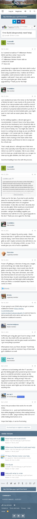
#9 (35, 402)
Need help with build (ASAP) (15, 439)
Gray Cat (10, 358)
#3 (35, 174)
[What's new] (30, 11)
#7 (35, 332)
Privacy (23, 508)
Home (3, 511)
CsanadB (6, 35)
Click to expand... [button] (19, 194)
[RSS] (7, 511)
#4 (35, 230)
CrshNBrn (10, 89)
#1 (35, 49)
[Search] (34, 11)
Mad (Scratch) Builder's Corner (22, 458)
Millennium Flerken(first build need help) (20, 447)
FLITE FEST (18, 499)
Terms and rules (15, 508)
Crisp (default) (7, 505)
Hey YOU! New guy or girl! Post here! (20, 441)
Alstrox (7, 441)
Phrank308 (8, 475)
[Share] (32, 49)
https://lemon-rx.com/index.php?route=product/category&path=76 (13, 311)
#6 (35, 302)
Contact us (5, 508)
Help (29, 508)
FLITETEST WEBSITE (8, 499)
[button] (2, 11)
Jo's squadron (9, 458)
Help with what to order (14, 473)
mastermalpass (13, 324)
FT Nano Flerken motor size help (17, 456)
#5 (35, 260)
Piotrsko (10, 252)
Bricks (9, 295)
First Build (9, 465)
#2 (35, 96)
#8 (35, 366)
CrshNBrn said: (7, 178)
